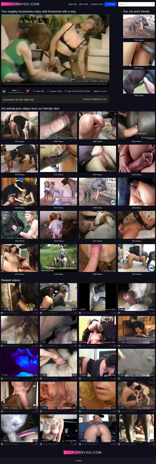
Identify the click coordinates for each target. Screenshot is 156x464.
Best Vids (83, 4)
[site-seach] (152, 4)
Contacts (79, 461)
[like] (4, 91)
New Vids (72, 4)
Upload (111, 4)
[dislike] (27, 91)
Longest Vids (96, 4)
